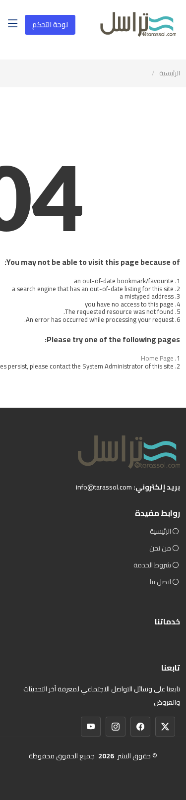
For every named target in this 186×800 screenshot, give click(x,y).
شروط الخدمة (152, 564)
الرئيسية (169, 73)
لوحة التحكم (50, 24)
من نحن (160, 548)
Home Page (157, 358)
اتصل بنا (160, 581)
